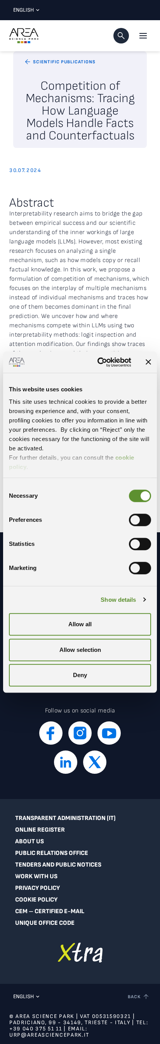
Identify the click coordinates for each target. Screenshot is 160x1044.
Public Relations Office (51, 853)
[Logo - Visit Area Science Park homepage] (23, 35)
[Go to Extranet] (80, 952)
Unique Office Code (45, 923)
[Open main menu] (143, 35)
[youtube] (109, 733)
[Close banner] (148, 362)
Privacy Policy (37, 888)
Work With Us (36, 876)
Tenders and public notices (58, 865)
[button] (121, 35)
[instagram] (80, 733)
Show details (118, 599)
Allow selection (80, 649)
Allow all (80, 624)
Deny (80, 675)
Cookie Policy (36, 899)
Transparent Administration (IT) (65, 818)
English (23, 10)
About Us (29, 841)
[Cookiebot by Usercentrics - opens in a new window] (99, 362)
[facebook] (51, 733)
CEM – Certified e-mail (49, 911)
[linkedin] (65, 762)
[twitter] (94, 762)
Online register (40, 830)
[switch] (140, 520)
